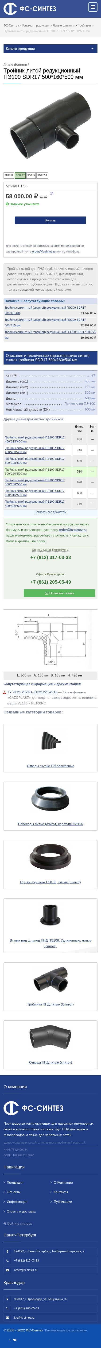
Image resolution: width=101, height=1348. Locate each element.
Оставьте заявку (61, 593)
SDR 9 (31, 175)
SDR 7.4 (42, 175)
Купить (50, 220)
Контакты (61, 1192)
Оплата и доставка (21, 1211)
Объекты (13, 1192)
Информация (17, 1202)
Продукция (15, 1182)
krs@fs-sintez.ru (24, 1317)
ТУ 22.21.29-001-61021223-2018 (32, 692)
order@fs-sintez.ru (44, 251)
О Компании (63, 1182)
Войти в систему (19, 1223)
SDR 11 (8, 175)
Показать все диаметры (50, 512)
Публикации (63, 1202)
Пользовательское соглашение (66, 1330)
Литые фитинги (15, 64)
